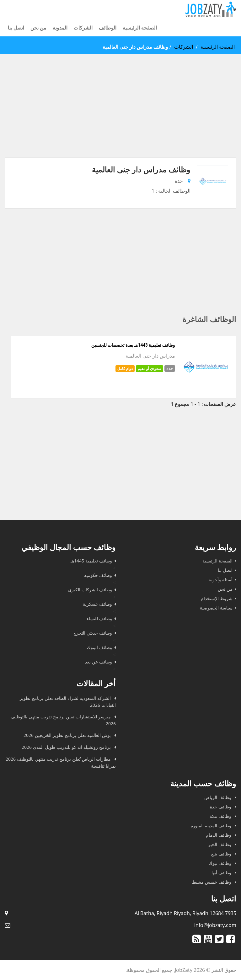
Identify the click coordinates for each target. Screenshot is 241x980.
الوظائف (107, 27)
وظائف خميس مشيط (212, 882)
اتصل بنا (16, 27)
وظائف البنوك (99, 647)
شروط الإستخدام (217, 598)
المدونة (60, 27)
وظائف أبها (222, 873)
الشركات (83, 27)
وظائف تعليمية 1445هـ (91, 561)
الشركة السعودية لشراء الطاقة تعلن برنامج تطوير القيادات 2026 (68, 701)
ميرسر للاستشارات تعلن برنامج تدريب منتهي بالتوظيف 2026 (63, 720)
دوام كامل (125, 368)
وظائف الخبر (220, 844)
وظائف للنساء (99, 618)
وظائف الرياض (218, 797)
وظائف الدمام (219, 835)
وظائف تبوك (221, 863)
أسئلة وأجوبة (221, 580)
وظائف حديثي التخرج (92, 633)
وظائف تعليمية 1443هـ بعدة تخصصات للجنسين (133, 345)
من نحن (38, 27)
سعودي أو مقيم (149, 368)
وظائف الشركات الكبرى (90, 590)
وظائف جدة (221, 807)
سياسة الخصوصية (216, 608)
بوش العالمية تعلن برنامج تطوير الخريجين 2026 (68, 735)
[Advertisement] (120, 113)
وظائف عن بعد (98, 662)
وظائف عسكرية (97, 604)
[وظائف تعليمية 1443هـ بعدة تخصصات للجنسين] (205, 390)
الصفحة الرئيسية (140, 27)
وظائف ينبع (222, 854)
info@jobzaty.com (215, 925)
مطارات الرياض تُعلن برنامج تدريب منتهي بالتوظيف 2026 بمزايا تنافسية (61, 762)
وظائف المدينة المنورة (212, 825)
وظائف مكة (221, 816)
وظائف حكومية (98, 575)
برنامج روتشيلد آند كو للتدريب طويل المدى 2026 (67, 747)
